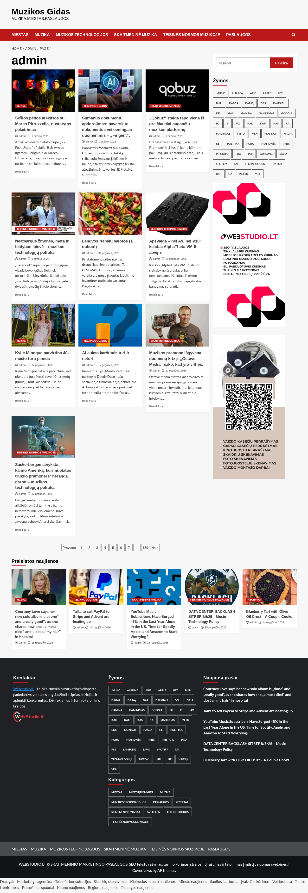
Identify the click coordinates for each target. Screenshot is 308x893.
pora (250, 143)
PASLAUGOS (238, 35)
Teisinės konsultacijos (73, 881)
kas (276, 123)
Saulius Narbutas (224, 881)
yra (257, 173)
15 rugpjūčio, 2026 (42, 642)
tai (236, 163)
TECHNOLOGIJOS (95, 106)
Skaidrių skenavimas (110, 881)
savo (283, 153)
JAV (238, 123)
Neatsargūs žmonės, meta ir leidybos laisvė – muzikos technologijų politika (42, 247)
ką (287, 123)
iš (227, 123)
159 (145, 548)
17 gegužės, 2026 (42, 365)
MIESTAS (20, 35)
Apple (267, 93)
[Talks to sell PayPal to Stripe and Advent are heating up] (96, 587)
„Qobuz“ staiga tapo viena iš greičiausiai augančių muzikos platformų (176, 124)
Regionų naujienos (103, 887)
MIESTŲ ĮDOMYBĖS (141, 792)
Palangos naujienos (137, 887)
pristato (222, 153)
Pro (238, 153)
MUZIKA (42, 35)
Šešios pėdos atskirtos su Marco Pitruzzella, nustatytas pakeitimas (43, 124)
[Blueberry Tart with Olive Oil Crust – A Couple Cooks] (270, 587)
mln (254, 133)
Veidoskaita (282, 881)
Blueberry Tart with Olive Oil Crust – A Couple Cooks (246, 760)
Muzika (21, 106)
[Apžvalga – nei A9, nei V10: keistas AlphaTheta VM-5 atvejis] (177, 213)
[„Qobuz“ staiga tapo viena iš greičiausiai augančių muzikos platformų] (177, 90)
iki (217, 123)
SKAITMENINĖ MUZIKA (135, 35)
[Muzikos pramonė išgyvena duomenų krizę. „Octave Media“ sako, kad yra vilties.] (177, 325)
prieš (286, 143)
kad (250, 123)
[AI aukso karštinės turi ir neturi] (110, 325)
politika (233, 143)
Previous (69, 548)
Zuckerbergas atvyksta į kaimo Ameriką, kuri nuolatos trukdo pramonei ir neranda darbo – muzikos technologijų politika (43, 476)
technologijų (255, 163)
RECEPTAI (89, 229)
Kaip (263, 123)
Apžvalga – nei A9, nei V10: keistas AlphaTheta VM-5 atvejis (175, 247)
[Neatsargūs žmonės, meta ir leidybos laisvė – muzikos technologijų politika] (43, 213)
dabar (233, 103)
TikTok (277, 163)
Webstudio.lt (23, 689)
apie (253, 93)
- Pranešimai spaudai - (38, 887)
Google (286, 113)
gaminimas (266, 113)
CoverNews (142, 870)
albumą (237, 93)
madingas (223, 133)
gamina (246, 113)
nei (218, 143)
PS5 (250, 153)
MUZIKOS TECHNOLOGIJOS (82, 35)
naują (288, 133)
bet (280, 93)
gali (231, 113)
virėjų (243, 173)
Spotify (221, 163)
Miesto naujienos (193, 881)
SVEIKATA (153, 811)
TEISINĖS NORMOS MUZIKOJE (191, 35)
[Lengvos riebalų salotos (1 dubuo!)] (110, 213)
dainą (249, 103)
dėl (218, 113)
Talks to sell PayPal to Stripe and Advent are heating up (91, 616)
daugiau (279, 103)
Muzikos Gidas (41, 11)
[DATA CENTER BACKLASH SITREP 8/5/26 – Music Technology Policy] (212, 587)
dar (263, 103)
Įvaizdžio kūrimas (255, 881)
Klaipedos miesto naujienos (153, 881)
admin (22, 136)
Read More (22, 171)
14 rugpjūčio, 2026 (273, 622)
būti (219, 103)
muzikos (270, 133)
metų (241, 133)
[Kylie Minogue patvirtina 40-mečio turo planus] (43, 325)
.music (220, 93)
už (230, 173)
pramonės (268, 143)
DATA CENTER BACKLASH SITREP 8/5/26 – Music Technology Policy (211, 616)
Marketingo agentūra (34, 881)
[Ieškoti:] (243, 62)
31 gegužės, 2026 (108, 253)
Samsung (266, 153)
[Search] (294, 35)
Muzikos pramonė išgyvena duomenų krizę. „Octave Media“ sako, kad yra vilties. (176, 359)
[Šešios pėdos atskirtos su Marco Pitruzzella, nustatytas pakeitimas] (43, 90)
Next (154, 548)
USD (218, 173)
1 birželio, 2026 (40, 136)
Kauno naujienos (71, 887)
